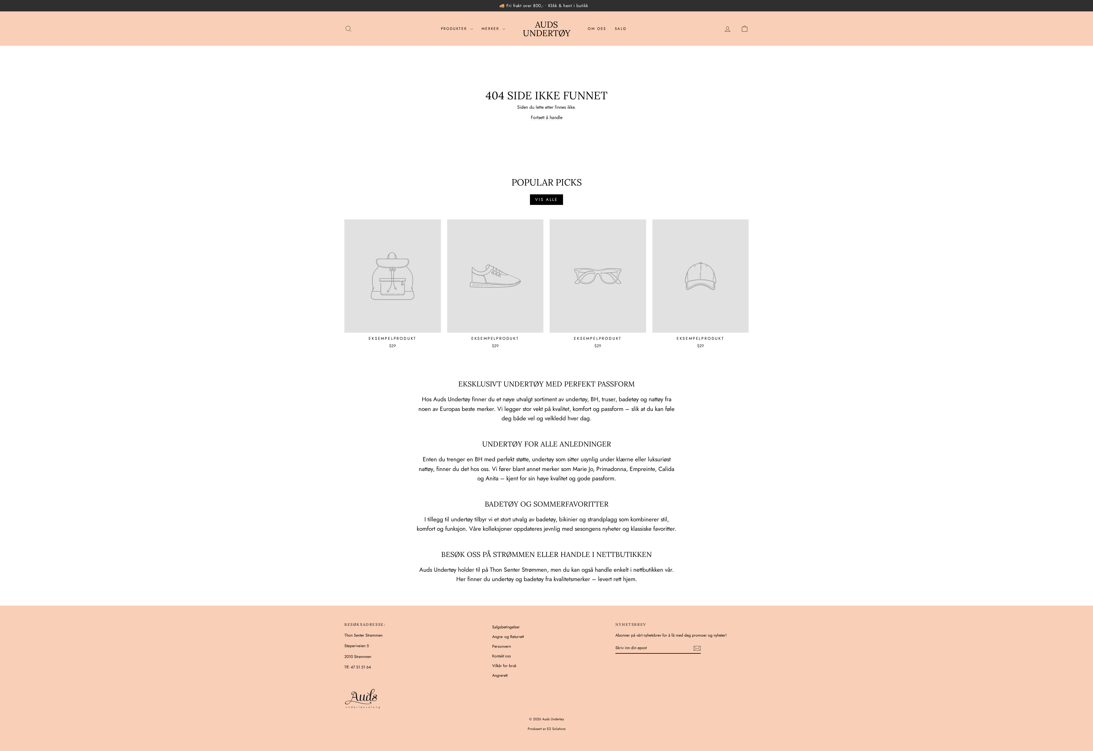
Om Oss (597, 28)
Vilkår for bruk (504, 665)
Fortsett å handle (546, 117)
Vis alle (546, 199)
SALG (621, 28)
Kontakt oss (501, 656)
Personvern (501, 646)
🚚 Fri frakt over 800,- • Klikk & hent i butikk (543, 6)
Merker (491, 28)
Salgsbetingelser (506, 627)
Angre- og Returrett (508, 636)
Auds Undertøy (546, 28)
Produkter (455, 28)
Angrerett (500, 675)
